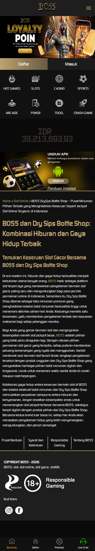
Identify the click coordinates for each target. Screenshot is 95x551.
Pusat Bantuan (12, 440)
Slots (35, 88)
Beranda (12, 547)
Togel (59, 113)
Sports (83, 88)
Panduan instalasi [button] (62, 188)
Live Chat (83, 547)
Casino (59, 88)
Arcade (12, 113)
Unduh (58, 181)
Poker (36, 113)
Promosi (59, 547)
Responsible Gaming (59, 442)
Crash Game (83, 113)
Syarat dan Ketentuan (35, 442)
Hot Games (12, 88)
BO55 (52, 281)
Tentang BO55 (83, 440)
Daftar (23, 64)
